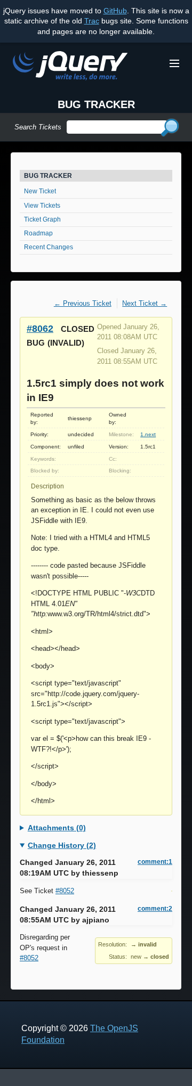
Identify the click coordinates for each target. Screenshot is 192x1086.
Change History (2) (62, 845)
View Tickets (42, 205)
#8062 (40, 328)
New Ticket (40, 191)
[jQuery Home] (70, 67)
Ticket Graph (42, 219)
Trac (91, 21)
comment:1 (155, 861)
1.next (148, 434)
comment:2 (155, 908)
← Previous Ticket (82, 303)
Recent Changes (48, 247)
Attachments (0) (57, 827)
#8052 (64, 891)
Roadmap (38, 233)
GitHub (115, 10)
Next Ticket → (144, 303)
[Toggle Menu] (174, 63)
